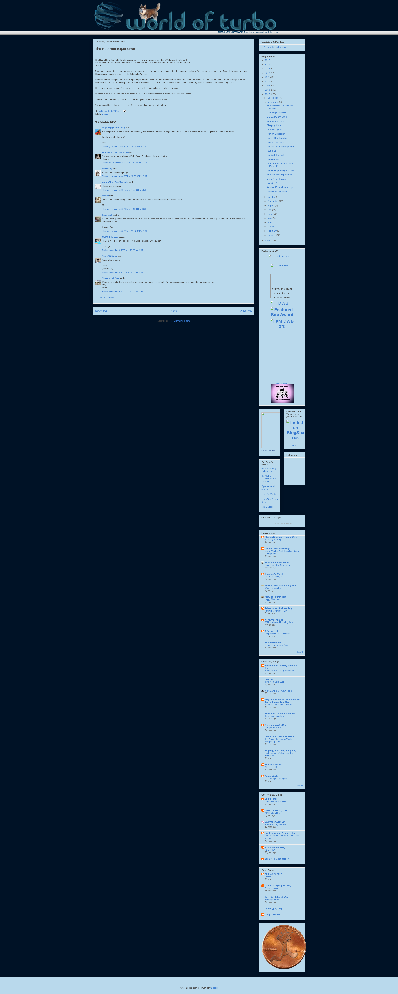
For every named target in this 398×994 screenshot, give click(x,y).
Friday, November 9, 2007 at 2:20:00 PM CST (122, 291)
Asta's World (271, 776)
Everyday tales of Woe (276, 897)
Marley (105, 196)
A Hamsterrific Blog (275, 847)
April (270, 222)
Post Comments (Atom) (179, 321)
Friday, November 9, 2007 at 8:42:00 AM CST (122, 272)
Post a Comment (106, 297)
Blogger (214, 988)
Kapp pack (107, 215)
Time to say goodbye (274, 716)
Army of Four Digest (275, 597)
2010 (268, 81)
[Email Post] (124, 111)
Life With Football (275, 155)
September (273, 201)
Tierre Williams (109, 256)
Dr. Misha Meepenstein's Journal (268, 479)
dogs (283, 523)
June (270, 214)
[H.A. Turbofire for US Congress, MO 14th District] (270, 447)
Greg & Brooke (272, 914)
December (273, 98)
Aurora (105, 114)
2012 (268, 73)
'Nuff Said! (272, 151)
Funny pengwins (272, 888)
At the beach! (271, 767)
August (271, 205)
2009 (268, 85)
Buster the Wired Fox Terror (279, 736)
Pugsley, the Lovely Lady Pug (280, 750)
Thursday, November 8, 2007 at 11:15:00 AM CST (124, 146)
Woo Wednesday (275, 121)
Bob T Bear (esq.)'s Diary (278, 885)
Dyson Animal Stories (268, 487)
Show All (300, 652)
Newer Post (101, 310)
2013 (268, 68)
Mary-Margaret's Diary (276, 725)
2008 (268, 90)
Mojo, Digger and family (113, 127)
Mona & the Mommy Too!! (278, 691)
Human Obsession (276, 134)
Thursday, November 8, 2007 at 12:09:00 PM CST (124, 163)
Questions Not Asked (277, 191)
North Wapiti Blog (274, 620)
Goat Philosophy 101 (276, 810)
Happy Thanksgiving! (277, 138)
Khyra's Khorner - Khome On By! (282, 537)
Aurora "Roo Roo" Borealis (115, 182)
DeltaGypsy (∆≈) (273, 908)
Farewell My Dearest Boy (276, 611)
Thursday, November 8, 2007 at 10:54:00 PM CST (124, 231)
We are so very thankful (275, 824)
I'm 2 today (270, 850)
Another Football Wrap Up (280, 187)
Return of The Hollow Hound (280, 713)
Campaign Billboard (276, 112)
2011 (267, 77)
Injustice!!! (272, 183)
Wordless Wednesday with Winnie (280, 670)
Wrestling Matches (273, 588)
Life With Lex (273, 159)
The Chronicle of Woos (277, 562)
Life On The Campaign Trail (280, 146)
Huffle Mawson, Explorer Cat (280, 833)
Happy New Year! (272, 599)
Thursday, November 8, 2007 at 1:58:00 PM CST (124, 190)
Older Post (246, 310)
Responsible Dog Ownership (277, 634)
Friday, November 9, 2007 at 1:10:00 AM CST (122, 250)
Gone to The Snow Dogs (278, 548)
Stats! (294, 445)
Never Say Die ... (272, 813)
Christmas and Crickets (275, 801)
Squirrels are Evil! (274, 764)
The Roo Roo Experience (115, 49)
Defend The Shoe (275, 142)
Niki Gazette (267, 507)
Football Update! (275, 129)
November (273, 102)
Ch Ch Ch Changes (273, 576)
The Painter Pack (274, 642)
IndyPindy (107, 169)
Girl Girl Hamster (110, 237)
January (272, 235)
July (270, 209)
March (271, 226)
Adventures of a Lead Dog (279, 608)
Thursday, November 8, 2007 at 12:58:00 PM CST (124, 176)
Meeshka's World (274, 574)
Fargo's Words (268, 494)
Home (174, 310)
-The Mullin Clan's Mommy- (115, 152)
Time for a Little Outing (275, 682)
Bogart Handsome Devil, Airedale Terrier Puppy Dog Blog (282, 700)
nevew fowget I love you (276, 778)
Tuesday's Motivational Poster (278, 704)
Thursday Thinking (273, 539)
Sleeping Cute (274, 125)
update (268, 877)
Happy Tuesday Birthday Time (278, 565)
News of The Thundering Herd (281, 585)
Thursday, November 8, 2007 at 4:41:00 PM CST (124, 209)
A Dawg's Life (272, 631)
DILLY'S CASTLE (273, 874)
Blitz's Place (271, 799)
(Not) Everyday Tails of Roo (268, 469)
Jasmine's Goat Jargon (277, 859)
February (272, 231)
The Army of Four (110, 278)
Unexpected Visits (273, 727)
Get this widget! (282, 383)
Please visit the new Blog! (276, 645)
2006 (268, 240)
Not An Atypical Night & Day (280, 170)
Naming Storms (272, 899)
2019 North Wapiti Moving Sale (279, 622)
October (272, 197)
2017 (268, 60)
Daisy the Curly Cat (275, 822)
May (270, 218)
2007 (268, 94)
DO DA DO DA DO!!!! (277, 117)
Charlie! (269, 679)
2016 (268, 64)
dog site (277, 523)
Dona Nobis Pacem (276, 179)
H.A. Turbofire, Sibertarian (274, 47)
